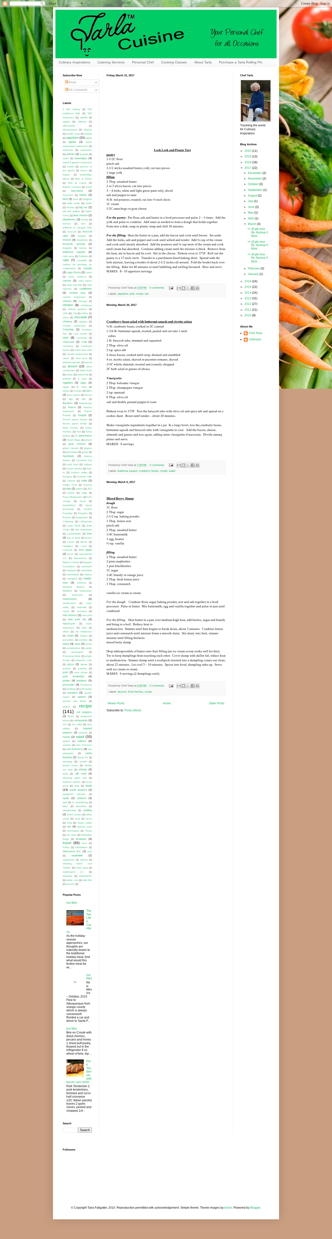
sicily (65, 773)
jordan (71, 492)
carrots (67, 280)
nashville (82, 607)
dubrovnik (82, 374)
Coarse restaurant (74, 325)
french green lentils (75, 423)
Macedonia (80, 558)
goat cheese (77, 443)
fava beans (73, 395)
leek (132, 293)
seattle (83, 761)
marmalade (73, 574)
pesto (89, 648)
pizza (70, 664)
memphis (72, 578)
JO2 (89, 488)
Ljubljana (68, 546)
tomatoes (81, 838)
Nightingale (69, 623)
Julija (84, 492)
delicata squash (71, 362)
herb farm (72, 464)
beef (65, 199)
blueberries (69, 219)
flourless (68, 403)
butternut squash (128, 470)
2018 (248, 162)
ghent (88, 440)
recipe (139, 293)
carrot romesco (77, 276)
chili (75, 313)
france (72, 407)
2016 (248, 281)
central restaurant (74, 297)
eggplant (68, 382)
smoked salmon (72, 782)
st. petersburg (80, 802)
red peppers (84, 712)
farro (89, 390)
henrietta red (84, 460)
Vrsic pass (82, 867)
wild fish (87, 880)
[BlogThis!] (183, 288)
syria (77, 818)
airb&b (83, 117)
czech (66, 358)
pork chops (80, 672)
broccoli (72, 231)
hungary (67, 476)
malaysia (71, 570)
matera (88, 574)
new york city (77, 619)
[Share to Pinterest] (197, 288)
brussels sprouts (74, 243)
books (84, 219)
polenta (82, 668)
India (84, 480)
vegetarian (69, 859)
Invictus (87, 484)
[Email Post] (171, 287)
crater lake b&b (83, 350)
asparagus (80, 158)
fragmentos (85, 403)
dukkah (67, 378)
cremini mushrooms (77, 354)
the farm (71, 835)
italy (68, 488)
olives (66, 631)
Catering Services (111, 62)
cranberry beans (149, 470)
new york (87, 615)
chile (65, 313)
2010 (248, 315)
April (251, 218)
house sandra (74, 468)
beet (75, 199)
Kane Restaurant (72, 497)
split (65, 802)
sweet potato (74, 814)
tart (147, 293)
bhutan (71, 207)
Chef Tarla (255, 333)
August (253, 195)
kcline (228, 1207)
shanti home (70, 765)
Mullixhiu (67, 590)
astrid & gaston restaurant (77, 162)
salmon (82, 741)
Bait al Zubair (83, 178)
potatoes (82, 680)
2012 (248, 304)
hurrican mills (84, 476)
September (255, 190)
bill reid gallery (71, 211)
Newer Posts (116, 703)
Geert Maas (73, 440)
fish (84, 399)
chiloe (84, 313)
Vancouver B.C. (72, 851)
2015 (248, 287)
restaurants (81, 720)
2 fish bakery (71, 109)
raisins (66, 706)
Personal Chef (143, 62)
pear (77, 643)
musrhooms (69, 603)
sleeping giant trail (75, 777)
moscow (81, 582)
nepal (66, 611)
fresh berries (135, 691)
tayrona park (84, 826)
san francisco (75, 749)
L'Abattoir (68, 521)
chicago (83, 301)
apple (89, 138)
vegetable (77, 855)
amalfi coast (73, 133)
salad (172, 470)
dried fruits (86, 370)
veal (89, 851)
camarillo (82, 260)
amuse (88, 133)
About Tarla (203, 62)
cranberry (68, 346)
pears (89, 644)
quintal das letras (74, 701)
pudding (71, 689)
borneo (67, 223)
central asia (77, 292)
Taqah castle (84, 822)
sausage (67, 761)
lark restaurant (83, 529)
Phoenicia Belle (71, 656)
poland (66, 668)
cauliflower (85, 288)
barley (83, 194)
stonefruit (81, 806)
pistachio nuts (84, 660)
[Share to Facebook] (192, 288)
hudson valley (79, 472)
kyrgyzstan (82, 517)
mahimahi (86, 566)
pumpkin (73, 692)
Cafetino (83, 256)
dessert (122, 691)
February (254, 268)
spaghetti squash (74, 794)
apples (72, 141)
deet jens (81, 358)
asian (66, 158)
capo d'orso (74, 272)
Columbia (68, 329)
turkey (66, 847)
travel (67, 843)
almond (88, 129)
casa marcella (74, 285)
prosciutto (68, 684)
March (252, 224)
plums (84, 664)
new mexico (70, 615)
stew (65, 806)
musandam (85, 590)
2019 (248, 156)
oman (70, 635)
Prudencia (86, 684)
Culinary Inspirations (74, 62)
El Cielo (82, 387)
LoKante (67, 550)
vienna (84, 859)
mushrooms (70, 598)
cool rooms (80, 333)
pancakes (68, 639)
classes (83, 321)
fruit (79, 431)
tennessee (73, 830)
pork (65, 672)
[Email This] (178, 288)
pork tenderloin (73, 676)
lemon (88, 537)
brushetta (82, 240)
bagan (66, 174)
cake (66, 260)
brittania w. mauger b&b (77, 227)
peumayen (77, 652)
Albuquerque (70, 129)
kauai (83, 501)
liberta (83, 542)
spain (66, 798)
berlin (89, 203)
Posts (72, 82)
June (251, 207)
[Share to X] (188, 288)
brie (83, 223)
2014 (248, 292)
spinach (81, 798)
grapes (88, 448)
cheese (67, 301)
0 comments (157, 287)
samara (67, 745)
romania (83, 732)
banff (89, 187)
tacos (89, 818)
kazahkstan (69, 505)
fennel (88, 395)
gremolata (72, 452)
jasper (79, 488)
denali (88, 362)
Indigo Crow (70, 484)
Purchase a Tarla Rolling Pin (240, 62)
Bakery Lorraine (72, 187)
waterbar (67, 876)
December (255, 173)
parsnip (83, 639)
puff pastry (86, 689)
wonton (70, 884)
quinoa (82, 696)
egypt (66, 387)
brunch (67, 239)
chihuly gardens (77, 309)
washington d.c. (73, 871)
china (66, 317)
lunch (70, 554)
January (253, 274)
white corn (72, 880)
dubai (69, 374)
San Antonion (84, 745)
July (251, 201)
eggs (83, 382)
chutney (67, 321)
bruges (82, 235)
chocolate (80, 317)
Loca (84, 546)
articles (70, 154)
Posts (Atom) (132, 710)
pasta (66, 643)
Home (167, 703)
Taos (69, 822)
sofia (76, 785)
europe (78, 390)
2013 (248, 298)
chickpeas (86, 305)
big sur (83, 207)
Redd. (71, 716)
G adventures (83, 435)
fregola (82, 415)
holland (88, 464)
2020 (248, 151)
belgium (87, 199)
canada (87, 268)
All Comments (77, 90)
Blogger (255, 1207)
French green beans (75, 419)
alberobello (69, 125)
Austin (70, 166)
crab (84, 341)
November (255, 178)
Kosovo (67, 517)
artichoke (68, 150)
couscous (68, 341)
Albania (82, 121)
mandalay (86, 570)
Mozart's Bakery (73, 586)
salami (66, 741)
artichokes (86, 150)
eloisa (66, 390)
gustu (85, 452)
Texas (88, 830)
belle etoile (73, 203)
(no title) (71, 902)
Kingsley (83, 513)
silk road (81, 773)
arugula (84, 154)
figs (71, 399)
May (251, 212)
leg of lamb (73, 537)
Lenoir (70, 542)
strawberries (69, 810)
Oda (84, 627)
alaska (66, 121)
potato (66, 680)
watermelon (85, 876)
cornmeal (82, 337)
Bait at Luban (77, 182)
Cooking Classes (174, 62)
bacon (83, 170)
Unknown (255, 339)
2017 (248, 168)
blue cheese (80, 215)
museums (77, 595)
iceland (71, 480)
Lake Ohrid (74, 525)
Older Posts (216, 703)
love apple (85, 549)
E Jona (82, 378)
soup (88, 785)
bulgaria (67, 248)
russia (66, 736)
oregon (84, 635)
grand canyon (71, 448)
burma (83, 248)
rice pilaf (77, 724)
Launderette (74, 533)
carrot (89, 272)
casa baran (85, 280)
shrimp (83, 769)
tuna (84, 843)
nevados (82, 611)
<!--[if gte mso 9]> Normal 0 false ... (257, 232)
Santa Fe (82, 757)
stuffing (87, 810)
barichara (68, 195)
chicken (68, 305)
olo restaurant (83, 631)
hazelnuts (68, 456)
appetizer (123, 293)
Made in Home (71, 562)
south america (78, 789)
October (253, 184)
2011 (248, 309)
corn (66, 337)
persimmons (73, 648)
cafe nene (68, 256)
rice (65, 724)
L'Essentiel (86, 521)
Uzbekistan (81, 847)
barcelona (77, 190)
